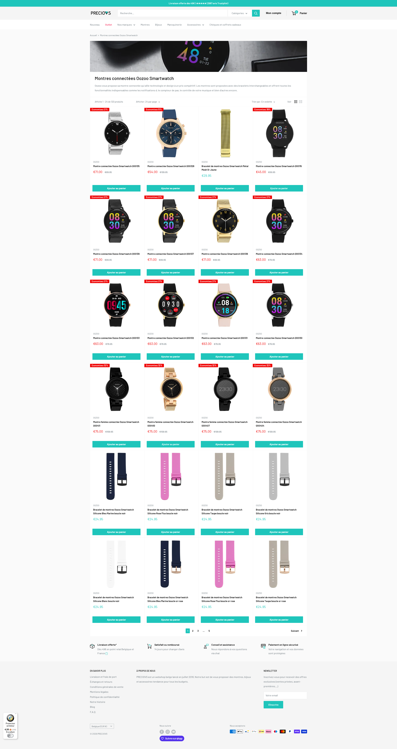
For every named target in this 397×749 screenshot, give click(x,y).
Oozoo (96, 162)
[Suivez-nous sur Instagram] (167, 732)
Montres (145, 24)
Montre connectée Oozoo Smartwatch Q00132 (170, 338)
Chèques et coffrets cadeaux (225, 24)
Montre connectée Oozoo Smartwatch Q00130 (279, 338)
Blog (92, 706)
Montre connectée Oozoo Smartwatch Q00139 (116, 253)
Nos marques (124, 24)
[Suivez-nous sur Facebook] (162, 732)
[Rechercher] (256, 13)
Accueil (93, 35)
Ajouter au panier (279, 188)
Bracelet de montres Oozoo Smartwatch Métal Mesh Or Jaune (225, 168)
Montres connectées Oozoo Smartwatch (119, 35)
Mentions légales (99, 691)
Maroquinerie (174, 24)
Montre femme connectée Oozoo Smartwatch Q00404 (279, 424)
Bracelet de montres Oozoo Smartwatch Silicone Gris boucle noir (276, 511)
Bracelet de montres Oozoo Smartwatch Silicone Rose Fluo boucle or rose (222, 599)
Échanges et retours (101, 681)
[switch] (10, 736)
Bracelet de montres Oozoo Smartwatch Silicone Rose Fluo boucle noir (167, 511)
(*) (106, 653)
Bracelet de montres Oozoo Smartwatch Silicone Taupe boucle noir (222, 511)
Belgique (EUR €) (99, 726)
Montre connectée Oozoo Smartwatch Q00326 (170, 166)
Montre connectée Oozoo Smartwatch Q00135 (116, 166)
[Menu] (16, 714)
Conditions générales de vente (106, 686)
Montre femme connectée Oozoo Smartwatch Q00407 (225, 424)
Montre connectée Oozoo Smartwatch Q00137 (170, 253)
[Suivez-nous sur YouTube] (173, 732)
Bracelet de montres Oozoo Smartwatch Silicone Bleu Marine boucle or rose (167, 599)
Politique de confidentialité (105, 696)
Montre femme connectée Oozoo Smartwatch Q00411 (116, 424)
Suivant (295, 630)
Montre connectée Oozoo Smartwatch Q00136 (225, 253)
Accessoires (194, 24)
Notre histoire (97, 701)
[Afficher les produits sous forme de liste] (300, 101)
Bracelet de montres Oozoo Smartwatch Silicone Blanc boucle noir (113, 599)
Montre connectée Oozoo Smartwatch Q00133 (116, 338)
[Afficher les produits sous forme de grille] (295, 101)
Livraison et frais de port (103, 676)
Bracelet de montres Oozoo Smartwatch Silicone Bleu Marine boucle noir (113, 511)
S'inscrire (273, 704)
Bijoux (158, 24)
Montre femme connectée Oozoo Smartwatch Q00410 (170, 424)
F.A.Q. (93, 711)
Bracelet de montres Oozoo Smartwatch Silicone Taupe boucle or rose (276, 599)
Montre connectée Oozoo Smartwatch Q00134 (279, 253)
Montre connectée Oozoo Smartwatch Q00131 (225, 338)
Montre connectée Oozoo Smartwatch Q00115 (279, 166)
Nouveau (95, 24)
